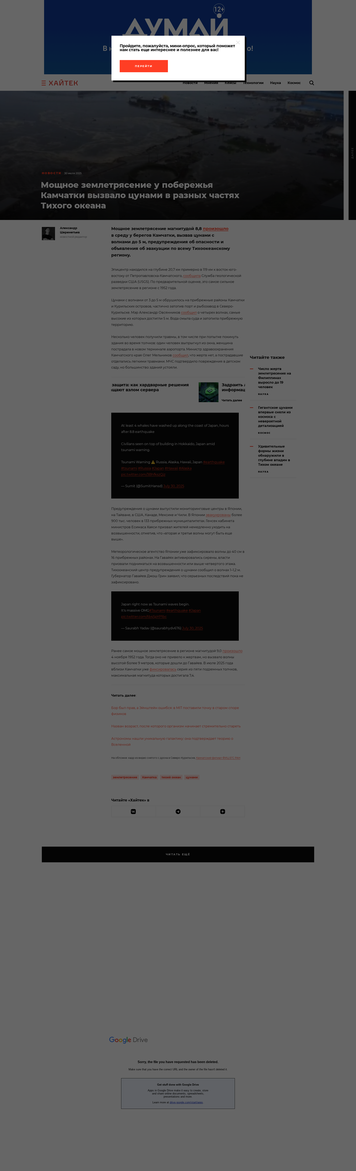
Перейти (144, 66)
